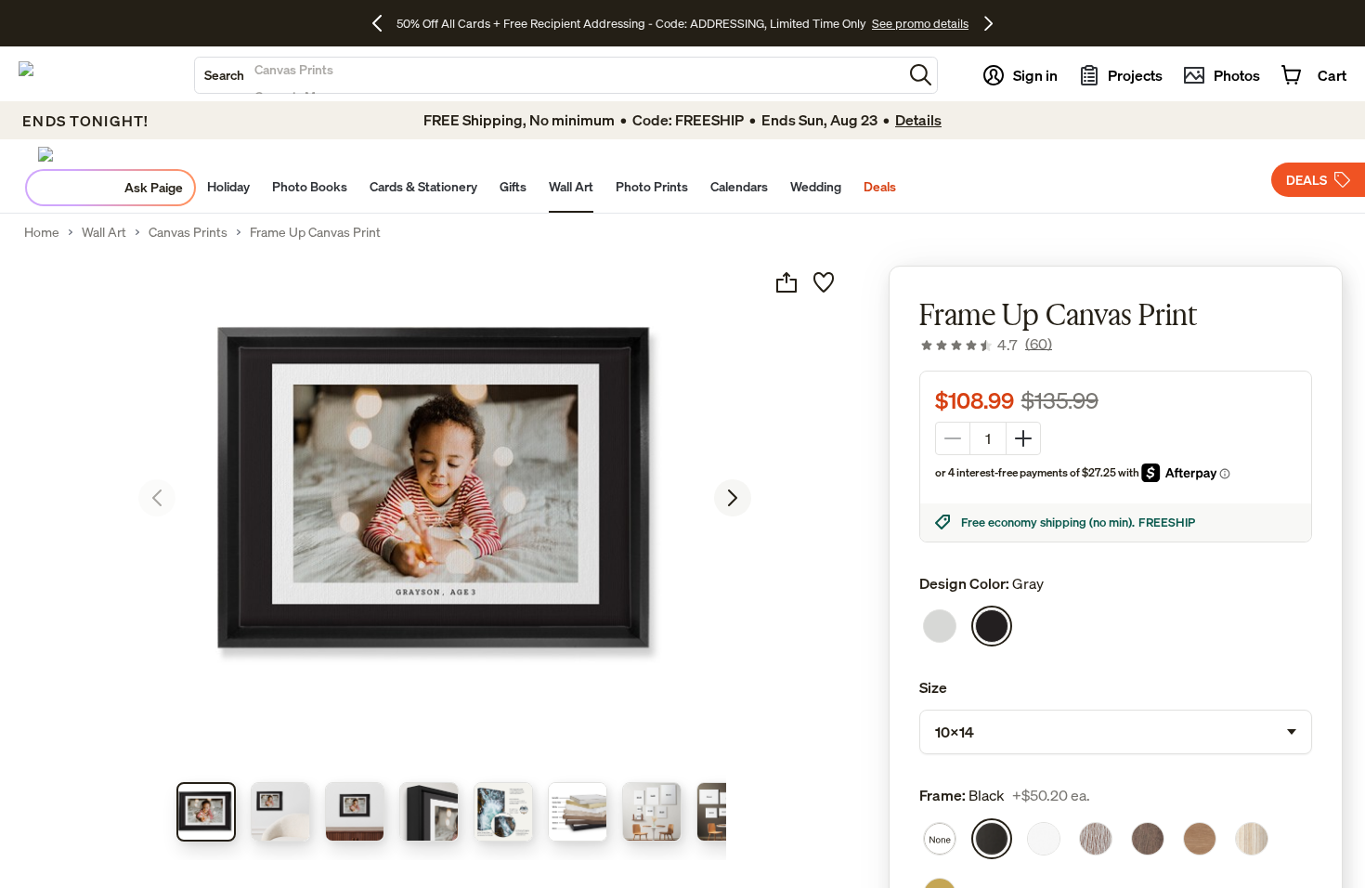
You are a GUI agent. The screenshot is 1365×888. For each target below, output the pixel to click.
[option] (939, 626)
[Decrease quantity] (952, 438)
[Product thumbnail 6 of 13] (577, 812)
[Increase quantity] (1023, 438)
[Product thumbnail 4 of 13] (429, 812)
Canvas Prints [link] (188, 232)
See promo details (920, 23)
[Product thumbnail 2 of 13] (280, 812)
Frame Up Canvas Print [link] (315, 232)
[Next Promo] (988, 23)
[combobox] (549, 75)
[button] (920, 75)
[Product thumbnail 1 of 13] (206, 812)
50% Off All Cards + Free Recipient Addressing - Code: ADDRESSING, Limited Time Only (631, 23)
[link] (985, 344)
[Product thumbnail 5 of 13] (503, 812)
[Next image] (732, 497)
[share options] (786, 282)
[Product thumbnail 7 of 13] (652, 812)
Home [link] (41, 232)
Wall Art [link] (104, 232)
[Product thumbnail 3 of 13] (354, 812)
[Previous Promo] (384, 23)
